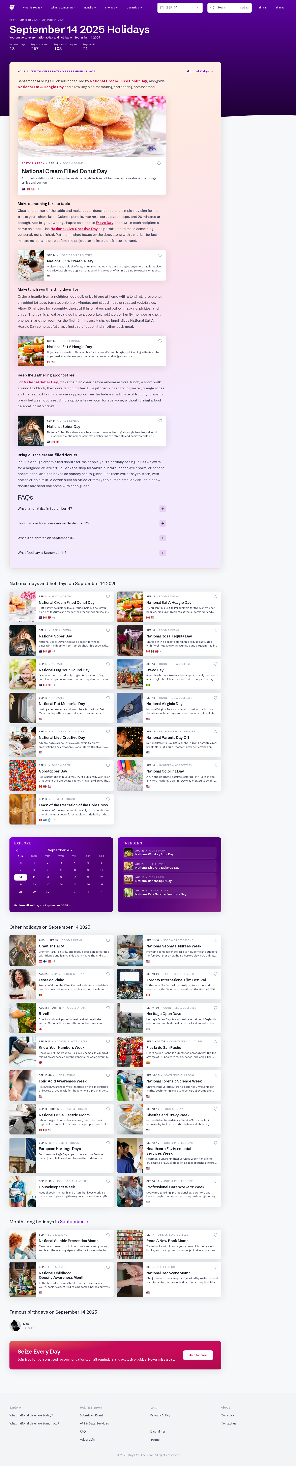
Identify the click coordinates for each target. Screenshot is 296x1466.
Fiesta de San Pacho (163, 1047)
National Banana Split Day (153, 881)
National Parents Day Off (167, 737)
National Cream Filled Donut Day (118, 81)
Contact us (229, 1423)
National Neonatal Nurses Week (174, 946)
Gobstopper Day (53, 771)
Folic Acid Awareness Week (63, 1081)
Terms (155, 1439)
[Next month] (105, 850)
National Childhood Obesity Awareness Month (61, 1275)
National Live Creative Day (74, 229)
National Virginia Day (164, 703)
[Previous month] (17, 850)
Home (12, 19)
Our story (228, 1415)
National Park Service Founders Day (160, 894)
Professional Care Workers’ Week (175, 1187)
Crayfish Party (51, 946)
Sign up (280, 7)
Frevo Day (104, 222)
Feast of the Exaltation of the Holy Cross (73, 805)
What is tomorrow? (63, 7)
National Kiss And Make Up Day (157, 867)
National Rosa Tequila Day (169, 636)
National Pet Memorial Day (62, 703)
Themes (110, 7)
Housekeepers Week (57, 1187)
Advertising (88, 1439)
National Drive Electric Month (64, 1115)
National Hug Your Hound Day (64, 670)
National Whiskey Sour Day (154, 854)
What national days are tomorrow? (34, 1423)
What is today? (32, 7)
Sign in (263, 7)
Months (88, 7)
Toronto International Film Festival (176, 980)
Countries (133, 7)
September (72, 1222)
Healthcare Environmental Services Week (168, 1151)
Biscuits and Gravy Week (167, 1115)
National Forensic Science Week (174, 1081)
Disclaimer (158, 1431)
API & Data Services (94, 1423)
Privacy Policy (160, 1415)
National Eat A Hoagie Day (41, 87)
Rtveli (44, 1013)
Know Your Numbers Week (62, 1047)
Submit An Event (91, 1415)
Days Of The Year (140, 1455)
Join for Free (198, 1355)
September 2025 (29, 19)
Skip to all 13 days (197, 71)
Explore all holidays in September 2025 (41, 905)
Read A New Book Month (167, 1240)
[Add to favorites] (159, 163)
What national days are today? (31, 1415)
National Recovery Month (168, 1273)
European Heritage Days (60, 1148)
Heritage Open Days (163, 1013)
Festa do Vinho (51, 980)
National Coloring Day (165, 771)
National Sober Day (41, 382)
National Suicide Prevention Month (68, 1240)
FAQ (83, 1431)
